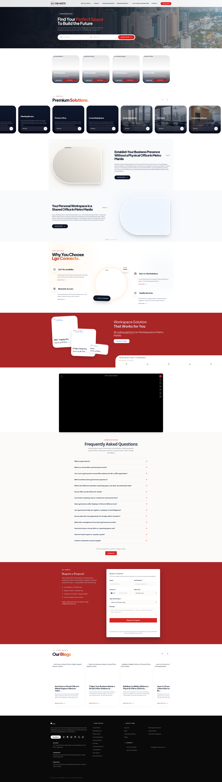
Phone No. (113, 589)
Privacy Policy (152, 731)
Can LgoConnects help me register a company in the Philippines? (110, 510)
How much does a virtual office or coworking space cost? (110, 528)
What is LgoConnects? (110, 461)
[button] (105, 239)
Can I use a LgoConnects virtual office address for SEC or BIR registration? (110, 473)
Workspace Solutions (155, 727)
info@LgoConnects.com (69, 604)
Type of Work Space (115, 599)
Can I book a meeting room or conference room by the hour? (110, 497)
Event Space (96, 752)
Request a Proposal (133, 620)
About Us (126, 727)
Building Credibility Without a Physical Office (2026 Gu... (135, 687)
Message (112, 606)
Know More (121, 177)
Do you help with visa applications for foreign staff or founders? (110, 516)
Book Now (166, 3)
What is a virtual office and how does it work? (110, 467)
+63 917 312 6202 (78, 602)
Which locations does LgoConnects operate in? (110, 479)
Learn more (58, 80)
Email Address (138, 580)
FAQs (125, 731)
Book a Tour (122, 341)
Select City (137, 589)
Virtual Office (96, 727)
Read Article (59, 703)
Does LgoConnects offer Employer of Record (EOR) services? (110, 504)
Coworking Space (98, 737)
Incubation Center (108, 3)
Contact (154, 3)
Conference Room (98, 746)
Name (112, 580)
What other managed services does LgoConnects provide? (110, 522)
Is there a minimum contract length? (110, 540)
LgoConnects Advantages (140, 3)
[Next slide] (167, 100)
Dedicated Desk (97, 740)
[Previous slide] (162, 100)
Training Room (97, 749)
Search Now (125, 37)
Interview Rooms (97, 756)
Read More (61, 279)
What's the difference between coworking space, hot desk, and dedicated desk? (110, 485)
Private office (96, 734)
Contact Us (111, 553)
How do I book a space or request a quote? (110, 534)
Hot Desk (95, 743)
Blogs (126, 737)
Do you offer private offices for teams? (110, 491)
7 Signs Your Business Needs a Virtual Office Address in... (102, 687)
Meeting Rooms (97, 731)
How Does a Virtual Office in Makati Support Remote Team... (67, 688)
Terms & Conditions (130, 734)
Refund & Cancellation (155, 734)
